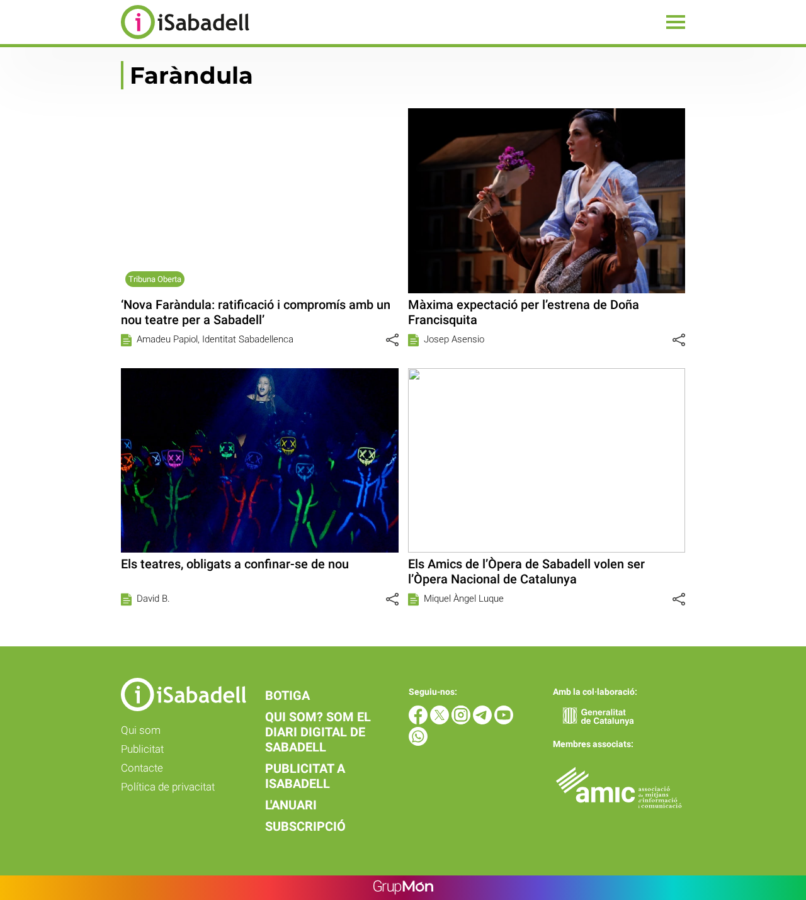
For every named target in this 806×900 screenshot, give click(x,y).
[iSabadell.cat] (124, 40)
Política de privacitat (168, 786)
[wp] (418, 742)
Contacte (142, 768)
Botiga (287, 695)
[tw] (440, 721)
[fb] (419, 721)
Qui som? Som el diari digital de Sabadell (318, 732)
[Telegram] (483, 721)
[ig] (462, 721)
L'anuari (291, 805)
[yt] (503, 721)
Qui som (141, 730)
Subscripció (305, 826)
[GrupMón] (403, 887)
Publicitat (142, 749)
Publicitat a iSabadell (305, 776)
